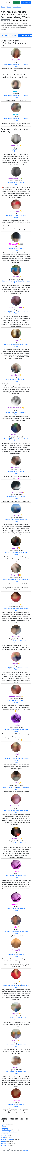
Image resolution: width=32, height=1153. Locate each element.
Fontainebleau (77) (11, 379)
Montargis (5, 1128)
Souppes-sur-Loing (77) (11, 64)
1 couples (15, 20)
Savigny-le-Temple (7, 1140)
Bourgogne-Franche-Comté (19, 312)
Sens (3, 1126)
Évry (3, 1138)
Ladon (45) (9, 215)
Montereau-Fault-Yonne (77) (11, 985)
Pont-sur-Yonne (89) (9, 758)
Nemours (5, 1134)
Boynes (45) (9, 412)
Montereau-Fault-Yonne (9, 1132)
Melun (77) (11, 150)
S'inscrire (16, 2)
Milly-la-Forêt (6, 1136)
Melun (4, 1124)
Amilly (4, 1141)
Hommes (13, 35)
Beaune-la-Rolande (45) (9, 281)
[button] (6, 2)
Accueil (3, 7)
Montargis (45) (9, 520)
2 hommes (23, 20)
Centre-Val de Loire (20, 215)
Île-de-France (17, 7)
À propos (25, 1150)
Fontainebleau (6, 1130)
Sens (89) (7, 312)
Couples (4, 35)
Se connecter (26, 2)
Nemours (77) (11, 700)
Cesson (4, 1145)
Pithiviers (5, 1143)
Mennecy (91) (11, 497)
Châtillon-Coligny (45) (9, 787)
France (9, 7)
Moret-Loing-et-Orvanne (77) (11, 579)
